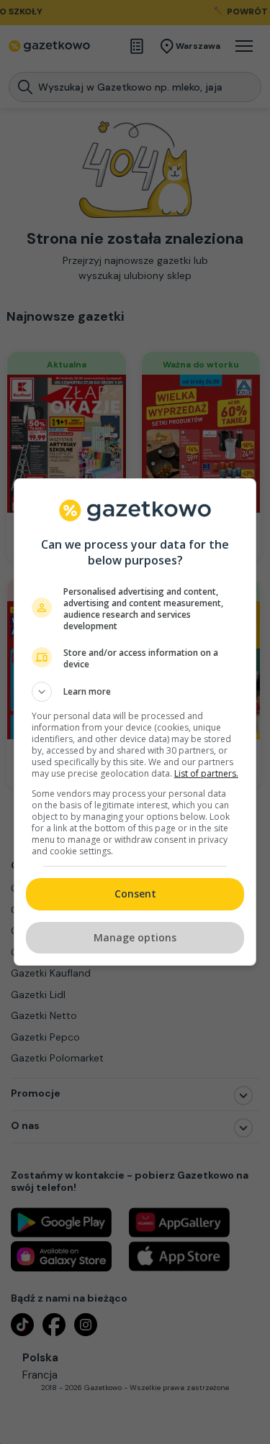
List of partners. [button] (206, 773)
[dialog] (135, 722)
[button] (135, 692)
